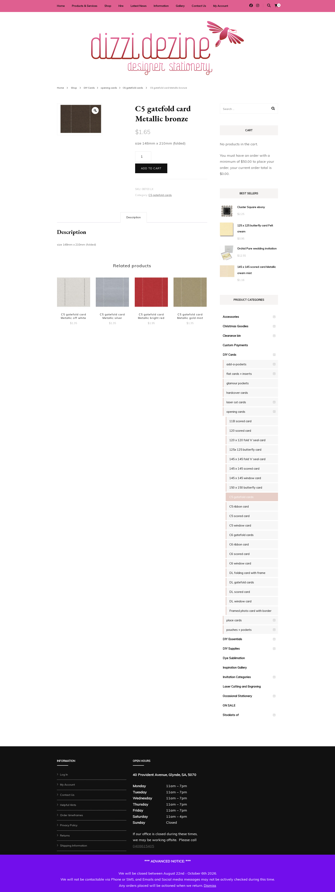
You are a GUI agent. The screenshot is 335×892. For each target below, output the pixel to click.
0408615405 (143, 846)
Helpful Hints (68, 805)
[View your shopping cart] (276, 5)
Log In (64, 774)
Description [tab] (133, 217)
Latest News (139, 6)
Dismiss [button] (210, 885)
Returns (65, 835)
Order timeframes (71, 815)
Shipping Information (73, 845)
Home (61, 6)
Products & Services (84, 6)
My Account (220, 6)
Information (161, 6)
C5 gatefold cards (160, 195)
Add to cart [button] (73, 293)
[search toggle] (269, 5)
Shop (107, 6)
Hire (120, 6)
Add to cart (151, 168)
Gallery (180, 6)
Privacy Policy (68, 825)
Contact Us (199, 6)
